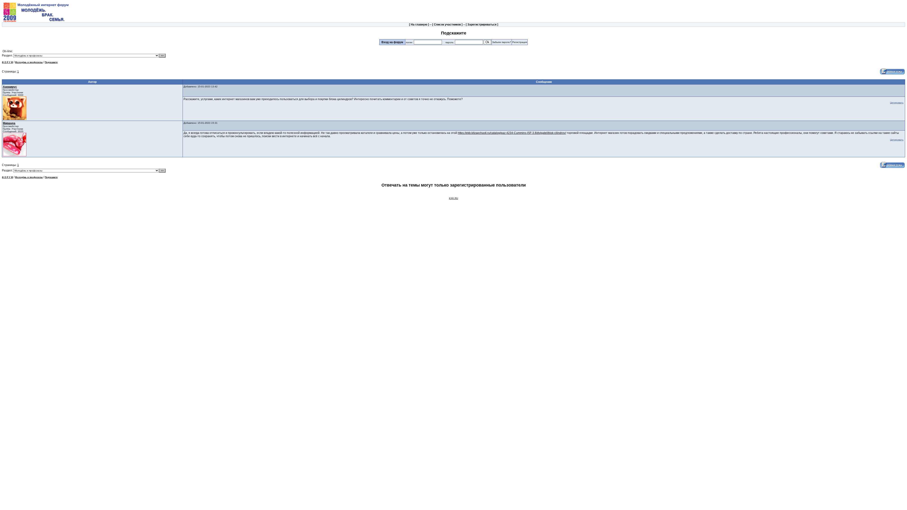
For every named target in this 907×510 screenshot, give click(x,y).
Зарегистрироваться (481, 24)
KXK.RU (453, 198)
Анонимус (10, 87)
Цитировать (896, 102)
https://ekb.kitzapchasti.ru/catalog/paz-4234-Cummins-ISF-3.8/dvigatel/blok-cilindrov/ (512, 133)
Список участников (447, 24)
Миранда (9, 123)
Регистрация (519, 42)
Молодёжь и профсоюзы (29, 62)
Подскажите (51, 62)
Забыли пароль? (501, 42)
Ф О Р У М (7, 62)
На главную (419, 24)
